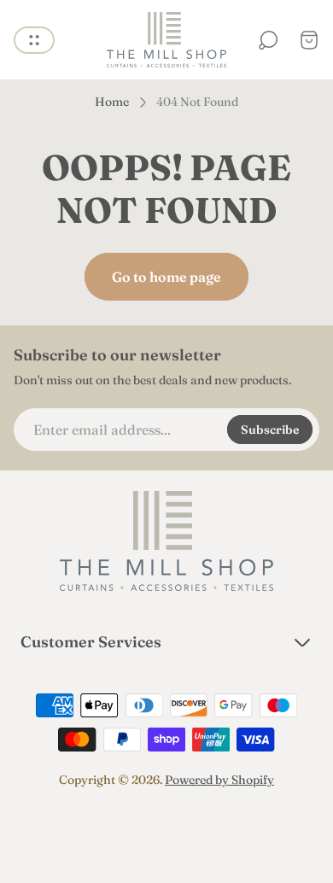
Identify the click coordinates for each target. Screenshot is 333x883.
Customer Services (90, 642)
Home (112, 102)
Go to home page (166, 276)
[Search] (268, 40)
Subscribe (270, 429)
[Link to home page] (166, 541)
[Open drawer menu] (34, 40)
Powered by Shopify (219, 779)
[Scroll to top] (166, 828)
